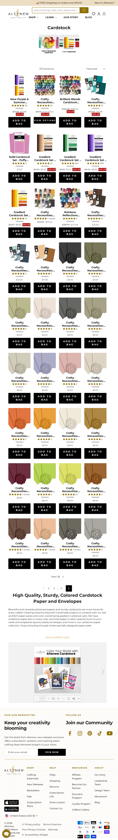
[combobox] (56, 10)
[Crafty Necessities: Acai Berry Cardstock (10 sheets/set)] (19, 474)
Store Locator (57, 802)
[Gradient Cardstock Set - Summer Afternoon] (19, 198)
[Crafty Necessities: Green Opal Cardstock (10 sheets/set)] (95, 253)
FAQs (52, 774)
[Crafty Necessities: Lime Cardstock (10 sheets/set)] (45, 474)
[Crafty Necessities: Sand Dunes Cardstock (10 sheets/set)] (45, 529)
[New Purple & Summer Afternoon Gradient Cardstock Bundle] (19, 85)
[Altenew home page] (18, 13)
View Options (45, 120)
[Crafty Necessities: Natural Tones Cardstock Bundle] (45, 198)
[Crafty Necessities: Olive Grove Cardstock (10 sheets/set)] (95, 309)
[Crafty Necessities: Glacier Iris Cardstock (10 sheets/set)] (45, 364)
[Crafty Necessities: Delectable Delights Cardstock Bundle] (45, 253)
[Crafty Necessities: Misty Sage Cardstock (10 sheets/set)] (19, 309)
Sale (29, 796)
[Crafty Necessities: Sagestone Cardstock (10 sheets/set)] (19, 364)
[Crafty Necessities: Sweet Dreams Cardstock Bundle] (95, 85)
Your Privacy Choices (33, 829)
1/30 (42, 698)
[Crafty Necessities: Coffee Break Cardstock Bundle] (95, 198)
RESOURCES (79, 768)
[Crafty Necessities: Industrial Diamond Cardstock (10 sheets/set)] (70, 309)
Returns (54, 786)
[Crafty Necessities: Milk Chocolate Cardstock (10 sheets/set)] (95, 474)
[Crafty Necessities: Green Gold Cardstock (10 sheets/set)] (95, 419)
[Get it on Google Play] (11, 809)
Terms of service (52, 824)
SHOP (32, 17)
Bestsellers (33, 790)
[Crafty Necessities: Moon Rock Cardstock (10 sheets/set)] (70, 529)
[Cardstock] (49, 53)
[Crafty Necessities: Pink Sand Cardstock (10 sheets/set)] (95, 364)
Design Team (102, 790)
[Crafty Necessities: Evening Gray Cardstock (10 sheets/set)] (95, 529)
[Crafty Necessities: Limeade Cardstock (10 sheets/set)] (70, 474)
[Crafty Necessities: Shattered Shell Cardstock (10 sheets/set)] (45, 309)
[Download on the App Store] (11, 802)
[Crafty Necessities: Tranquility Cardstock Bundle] (19, 253)
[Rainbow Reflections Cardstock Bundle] (70, 198)
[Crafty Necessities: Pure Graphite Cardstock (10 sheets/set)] (70, 253)
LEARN (50, 17)
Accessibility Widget (36, 834)
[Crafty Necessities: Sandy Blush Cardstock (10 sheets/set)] (70, 364)
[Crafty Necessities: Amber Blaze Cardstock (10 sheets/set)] (19, 419)
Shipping (55, 780)
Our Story (100, 774)
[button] (6, 834)
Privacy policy (32, 824)
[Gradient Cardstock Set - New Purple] (95, 143)
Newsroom (101, 796)
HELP (53, 768)
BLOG (88, 17)
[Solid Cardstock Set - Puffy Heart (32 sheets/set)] (19, 143)
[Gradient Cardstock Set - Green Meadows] (70, 143)
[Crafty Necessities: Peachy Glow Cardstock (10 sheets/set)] (70, 419)
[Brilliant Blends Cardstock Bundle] (70, 85)
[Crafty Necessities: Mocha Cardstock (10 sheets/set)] (19, 529)
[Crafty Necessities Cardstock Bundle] (45, 85)
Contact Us (56, 808)
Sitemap (53, 829)
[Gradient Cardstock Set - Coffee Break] (45, 143)
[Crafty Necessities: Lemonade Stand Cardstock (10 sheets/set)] (45, 419)
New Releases (35, 784)
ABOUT (99, 768)
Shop (30, 768)
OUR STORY (71, 17)
